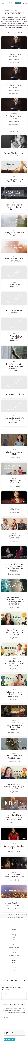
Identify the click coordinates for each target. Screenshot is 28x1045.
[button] (26, 3)
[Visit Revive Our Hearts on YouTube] (11, 980)
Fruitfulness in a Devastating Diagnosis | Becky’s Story (14, 663)
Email (3, 998)
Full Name (6, 1017)
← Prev (3, 915)
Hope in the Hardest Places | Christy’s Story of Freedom (14, 787)
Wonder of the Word (14, 947)
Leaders (14, 953)
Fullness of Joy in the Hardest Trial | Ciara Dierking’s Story (14, 694)
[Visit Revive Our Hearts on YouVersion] (24, 980)
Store (14, 945)
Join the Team (14, 968)
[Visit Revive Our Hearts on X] (20, 980)
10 (22, 915)
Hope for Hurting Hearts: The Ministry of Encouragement (14, 420)
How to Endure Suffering (14, 394)
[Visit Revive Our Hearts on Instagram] (3, 980)
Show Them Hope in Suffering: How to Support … (14, 207)
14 (6, 917)
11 (24, 915)
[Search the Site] (22, 3)
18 (14, 917)
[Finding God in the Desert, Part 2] (14, 73)
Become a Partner (14, 955)
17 (12, 917)
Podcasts (14, 929)
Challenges (14, 935)
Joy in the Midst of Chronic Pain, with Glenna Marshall (14, 817)
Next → (23, 917)
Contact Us (14, 965)
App (14, 940)
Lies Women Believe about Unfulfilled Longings (14, 338)
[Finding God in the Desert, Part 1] (14, 104)
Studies (14, 937)
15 (8, 917)
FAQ (14, 971)
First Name (5, 994)
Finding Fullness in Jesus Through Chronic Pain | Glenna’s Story (14, 633)
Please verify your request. (10, 1029)
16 (10, 917)
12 (26, 915)
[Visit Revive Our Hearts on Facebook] (7, 980)
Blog (14, 932)
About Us (14, 963)
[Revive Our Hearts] (6, 3)
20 (19, 917)
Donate (18, 3)
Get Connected (9, 1040)
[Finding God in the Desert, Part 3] (14, 42)
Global (14, 950)
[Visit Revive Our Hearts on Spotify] (16, 980)
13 (3, 917)
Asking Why (14, 509)
